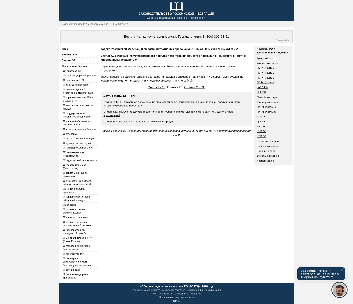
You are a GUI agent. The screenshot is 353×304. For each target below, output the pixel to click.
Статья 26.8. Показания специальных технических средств (139, 121)
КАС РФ (261, 126)
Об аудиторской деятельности (80, 160)
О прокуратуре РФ (73, 253)
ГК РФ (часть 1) (266, 67)
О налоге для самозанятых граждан (78, 107)
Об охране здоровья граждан (79, 75)
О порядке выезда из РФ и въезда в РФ (78, 99)
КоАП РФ (262, 87)
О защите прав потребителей (79, 129)
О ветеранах (70, 134)
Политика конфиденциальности (176, 297)
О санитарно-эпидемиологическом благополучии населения (77, 261)
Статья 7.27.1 (156, 87)
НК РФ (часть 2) (266, 111)
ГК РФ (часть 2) (266, 72)
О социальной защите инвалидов (75, 174)
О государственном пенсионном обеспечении (77, 115)
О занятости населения (76, 84)
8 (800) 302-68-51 (216, 36)
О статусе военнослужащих (78, 138)
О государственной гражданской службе (74, 232)
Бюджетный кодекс (268, 141)
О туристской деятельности (78, 147)
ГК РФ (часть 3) (266, 77)
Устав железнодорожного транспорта (77, 276)
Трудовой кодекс (267, 58)
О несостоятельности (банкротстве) (75, 167)
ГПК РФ (261, 92)
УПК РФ (261, 136)
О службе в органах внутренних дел (74, 211)
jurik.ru (286, 40)
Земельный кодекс (268, 155)
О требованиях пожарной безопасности (77, 248)
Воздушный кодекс (268, 145)
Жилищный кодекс (268, 102)
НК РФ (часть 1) (266, 106)
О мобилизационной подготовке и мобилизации (78, 91)
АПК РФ (261, 116)
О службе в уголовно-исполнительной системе (77, 224)
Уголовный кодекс (267, 62)
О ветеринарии (71, 269)
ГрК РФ (261, 121)
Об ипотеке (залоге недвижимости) (73, 154)
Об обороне (69, 204)
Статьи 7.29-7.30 (194, 87)
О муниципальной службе (77, 143)
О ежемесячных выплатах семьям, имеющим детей (77, 183)
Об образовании (72, 71)
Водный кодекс (266, 150)
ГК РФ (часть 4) (266, 82)
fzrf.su (176, 300)
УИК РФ (261, 131)
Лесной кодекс (265, 160)
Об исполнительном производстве (74, 190)
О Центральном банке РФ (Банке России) (77, 239)
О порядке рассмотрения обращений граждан (77, 198)
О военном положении (75, 217)
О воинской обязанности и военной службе (77, 123)
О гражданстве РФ (73, 80)
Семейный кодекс (267, 97)
